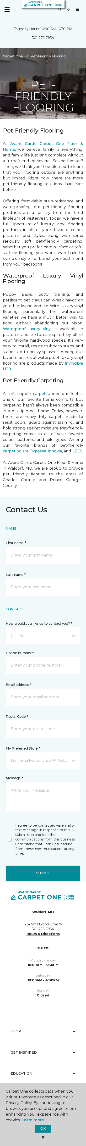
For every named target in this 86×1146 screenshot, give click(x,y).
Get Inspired (24, 1052)
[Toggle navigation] (7, 9)
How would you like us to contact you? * (39, 623)
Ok (42, 1128)
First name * (16, 543)
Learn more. (33, 1120)
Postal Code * (17, 716)
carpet (39, 393)
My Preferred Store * (23, 748)
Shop (16, 1031)
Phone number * (20, 653)
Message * (14, 778)
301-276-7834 (43, 38)
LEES (77, 451)
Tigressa (38, 451)
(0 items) (77, 9)
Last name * (16, 574)
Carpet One (13, 56)
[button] (59, 9)
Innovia (55, 451)
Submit (43, 873)
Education (21, 1073)
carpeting (12, 451)
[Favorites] (68, 9)
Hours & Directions (43, 934)
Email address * (18, 684)
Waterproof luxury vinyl (27, 329)
